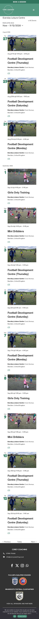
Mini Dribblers (16, 231)
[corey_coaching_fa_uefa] (19, 578)
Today (19, 542)
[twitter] (17, 565)
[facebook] (12, 565)
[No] (37, 613)
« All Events (32, 20)
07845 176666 (10, 553)
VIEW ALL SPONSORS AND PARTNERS (19, 603)
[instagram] (22, 565)
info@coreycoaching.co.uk (15, 557)
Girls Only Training (19, 192)
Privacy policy (22, 616)
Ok (15, 616)
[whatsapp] (27, 565)
